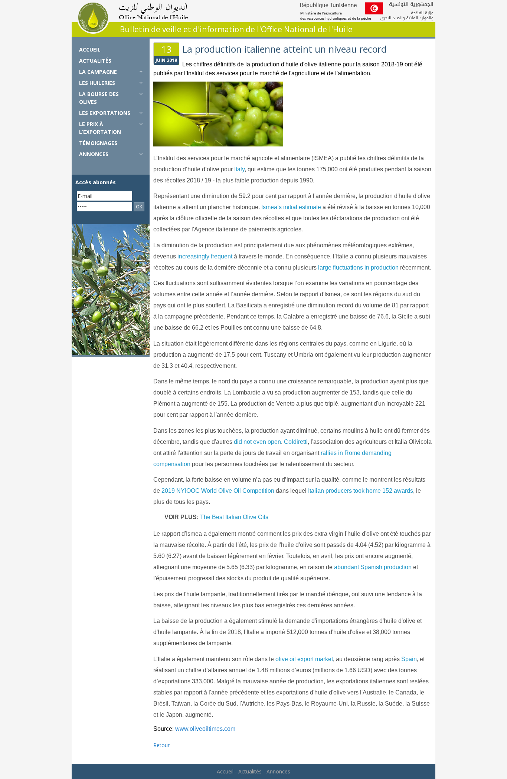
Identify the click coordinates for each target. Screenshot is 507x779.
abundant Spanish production (373, 567)
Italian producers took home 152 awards (360, 491)
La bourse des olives (99, 97)
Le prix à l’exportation (100, 128)
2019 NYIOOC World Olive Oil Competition (217, 491)
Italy (239, 169)
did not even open (257, 442)
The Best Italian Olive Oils (234, 517)
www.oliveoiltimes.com (205, 729)
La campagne (98, 71)
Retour (161, 745)
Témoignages (98, 142)
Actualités (95, 60)
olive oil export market (304, 659)
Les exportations (104, 112)
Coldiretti (296, 442)
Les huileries (97, 82)
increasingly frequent (204, 256)
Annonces (93, 154)
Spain (409, 659)
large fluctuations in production (358, 267)
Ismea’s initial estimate (291, 207)
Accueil (90, 49)
